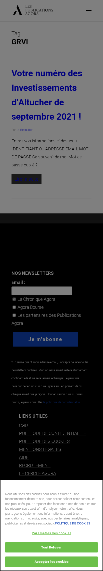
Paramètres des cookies (51, 533)
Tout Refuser (51, 547)
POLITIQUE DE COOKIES (72, 523)
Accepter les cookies (51, 561)
